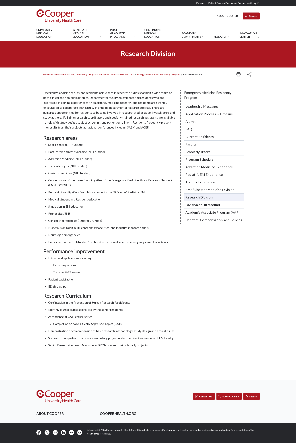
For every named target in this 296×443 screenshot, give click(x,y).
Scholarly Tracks (197, 152)
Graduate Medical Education (81, 33)
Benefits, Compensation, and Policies (213, 220)
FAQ (188, 129)
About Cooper (50, 413)
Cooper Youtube (79, 432)
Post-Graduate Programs (117, 33)
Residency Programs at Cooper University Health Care (105, 74)
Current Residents (199, 137)
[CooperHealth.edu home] (59, 396)
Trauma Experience (200, 182)
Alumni (190, 121)
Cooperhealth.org (118, 413)
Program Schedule (199, 159)
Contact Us (205, 396)
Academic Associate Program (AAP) (212, 212)
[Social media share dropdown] (238, 74)
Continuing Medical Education (153, 33)
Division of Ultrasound (202, 205)
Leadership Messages (201, 106)
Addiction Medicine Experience (209, 167)
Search (253, 396)
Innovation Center (248, 35)
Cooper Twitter (47, 432)
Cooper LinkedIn (63, 432)
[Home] (59, 16)
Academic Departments (191, 35)
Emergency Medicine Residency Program (158, 74)
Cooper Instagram (55, 432)
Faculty (191, 144)
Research (220, 36)
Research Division (199, 197)
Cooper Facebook (38, 432)
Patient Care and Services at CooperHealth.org (232, 3)
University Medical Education (44, 33)
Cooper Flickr (71, 432)
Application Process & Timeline (209, 114)
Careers (200, 3)
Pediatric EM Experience (204, 174)
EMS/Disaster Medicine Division (209, 190)
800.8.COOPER (230, 396)
